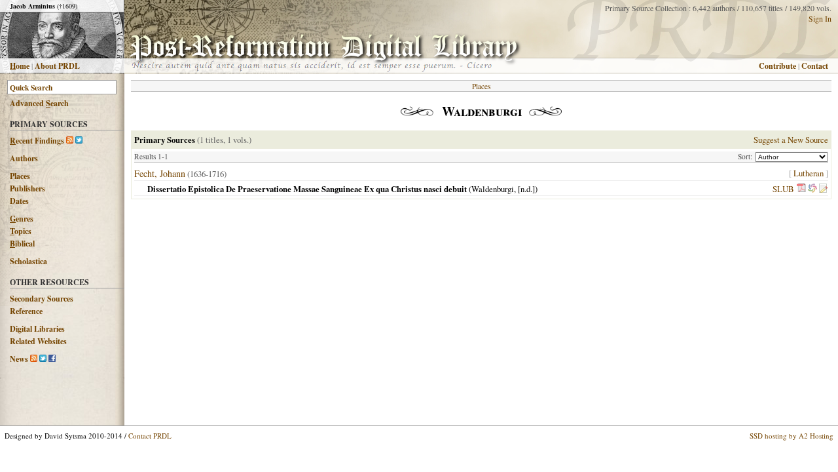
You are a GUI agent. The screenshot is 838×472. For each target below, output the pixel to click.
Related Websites (38, 341)
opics (20, 231)
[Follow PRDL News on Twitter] (42, 358)
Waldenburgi (492, 189)
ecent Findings (37, 140)
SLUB (783, 189)
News (19, 358)
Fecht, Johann (159, 173)
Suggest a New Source (791, 140)
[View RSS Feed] (69, 140)
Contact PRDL (150, 436)
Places (20, 176)
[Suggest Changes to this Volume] (823, 189)
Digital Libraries (37, 328)
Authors (24, 158)
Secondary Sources (41, 298)
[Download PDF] (801, 189)
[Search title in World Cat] (812, 189)
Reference (26, 311)
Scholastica (28, 261)
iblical (22, 243)
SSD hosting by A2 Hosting (791, 436)
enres (21, 218)
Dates (19, 200)
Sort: (746, 156)
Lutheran (808, 173)
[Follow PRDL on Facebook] (52, 358)
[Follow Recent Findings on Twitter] (78, 140)
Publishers (27, 188)
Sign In (820, 18)
